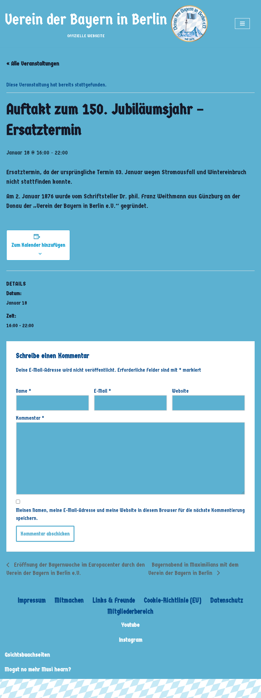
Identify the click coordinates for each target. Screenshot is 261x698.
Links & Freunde (114, 600)
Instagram (130, 640)
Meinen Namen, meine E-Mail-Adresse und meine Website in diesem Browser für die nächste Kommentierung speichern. (130, 514)
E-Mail (102, 391)
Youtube (130, 625)
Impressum (32, 600)
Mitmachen (69, 600)
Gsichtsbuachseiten (27, 655)
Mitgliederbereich (130, 611)
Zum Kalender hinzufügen (38, 245)
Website (180, 391)
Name (23, 391)
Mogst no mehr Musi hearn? (38, 669)
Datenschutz (226, 600)
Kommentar (30, 418)
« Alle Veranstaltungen (32, 63)
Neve (10, 685)
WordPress (64, 685)
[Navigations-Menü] (242, 23)
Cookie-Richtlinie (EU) (172, 600)
